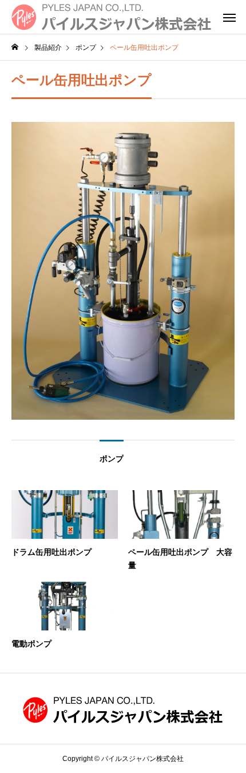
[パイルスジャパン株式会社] (111, 17)
